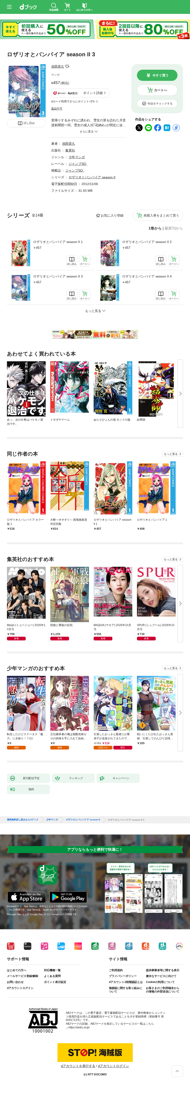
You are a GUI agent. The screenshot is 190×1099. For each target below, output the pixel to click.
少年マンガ (77, 157)
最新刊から (174, 228)
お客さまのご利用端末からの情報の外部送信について (162, 989)
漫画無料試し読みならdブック (22, 820)
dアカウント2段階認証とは (126, 982)
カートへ (160, 90)
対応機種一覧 (52, 970)
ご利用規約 (116, 970)
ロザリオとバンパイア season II (92, 177)
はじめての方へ (16, 970)
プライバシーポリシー (123, 976)
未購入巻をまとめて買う (161, 215)
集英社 (70, 150)
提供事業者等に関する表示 (162, 970)
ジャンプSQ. (78, 164)
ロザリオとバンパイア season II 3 (58, 276)
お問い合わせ (15, 982)
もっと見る (171, 454)
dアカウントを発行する (78, 1066)
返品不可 (56, 108)
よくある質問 (52, 976)
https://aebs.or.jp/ (79, 1027)
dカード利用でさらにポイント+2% (73, 101)
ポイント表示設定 (55, 982)
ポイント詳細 (93, 93)
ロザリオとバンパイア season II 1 (58, 242)
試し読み (29, 123)
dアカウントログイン (20, 988)
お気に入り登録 (112, 215)
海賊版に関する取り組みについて (125, 989)
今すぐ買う (160, 75)
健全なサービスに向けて (161, 976)
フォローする (67, 66)
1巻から (155, 228)
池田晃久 (57, 66)
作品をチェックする (160, 103)
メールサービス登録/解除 (22, 976)
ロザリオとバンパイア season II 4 (147, 276)
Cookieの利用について (160, 982)
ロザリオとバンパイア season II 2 (147, 242)
